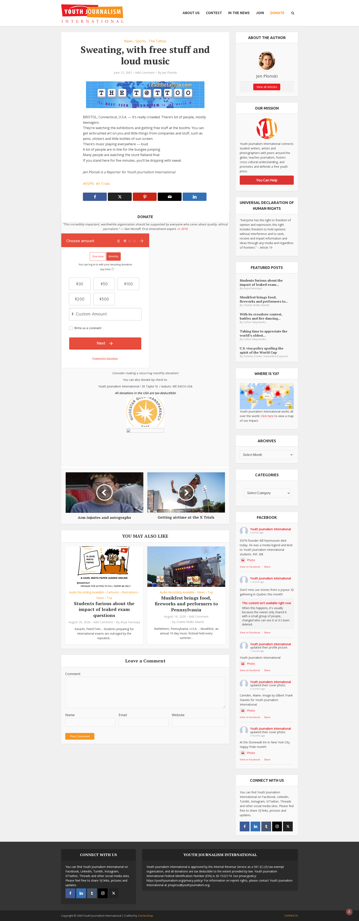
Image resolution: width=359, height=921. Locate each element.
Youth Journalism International (270, 529)
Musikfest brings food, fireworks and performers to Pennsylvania (186, 604)
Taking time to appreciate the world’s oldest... (263, 333)
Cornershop (145, 915)
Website (178, 715)
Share (267, 566)
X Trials (104, 183)
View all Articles (267, 87)
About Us (191, 13)
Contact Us (291, 915)
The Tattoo (157, 41)
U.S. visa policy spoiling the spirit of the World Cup (261, 350)
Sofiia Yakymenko (254, 322)
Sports (140, 41)
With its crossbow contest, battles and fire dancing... (261, 316)
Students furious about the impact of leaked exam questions (104, 609)
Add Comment (145, 73)
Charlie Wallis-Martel (190, 622)
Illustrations (129, 592)
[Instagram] (277, 826)
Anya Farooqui (130, 622)
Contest (214, 13)
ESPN (89, 183)
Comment (72, 674)
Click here (267, 416)
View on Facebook (250, 566)
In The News (239, 13)
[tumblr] (266, 826)
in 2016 (182, 229)
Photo (251, 560)
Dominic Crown (252, 356)
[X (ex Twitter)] (288, 826)
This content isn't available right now (266, 603)
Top (109, 598)
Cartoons (113, 592)
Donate (277, 13)
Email (123, 715)
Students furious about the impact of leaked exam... (261, 282)
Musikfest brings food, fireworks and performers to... (264, 299)
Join (260, 13)
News (128, 41)
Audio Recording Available (86, 592)
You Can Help (266, 180)
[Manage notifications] (349, 912)
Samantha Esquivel (275, 356)
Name (70, 715)
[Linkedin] (255, 826)
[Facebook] (245, 826)
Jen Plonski (169, 73)
